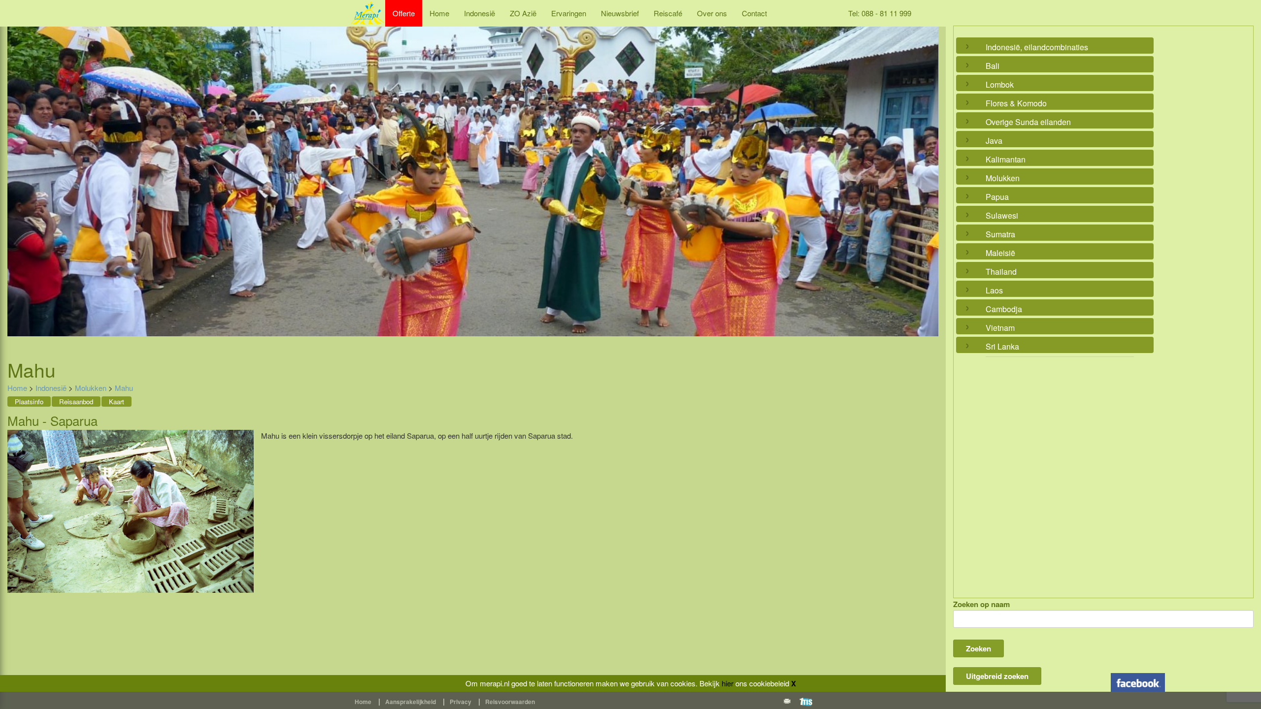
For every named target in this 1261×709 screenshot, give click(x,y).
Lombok (1000, 84)
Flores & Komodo (1016, 103)
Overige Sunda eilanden (1028, 122)
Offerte (404, 13)
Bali (992, 65)
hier (727, 683)
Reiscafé (668, 13)
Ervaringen (568, 13)
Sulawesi (1002, 215)
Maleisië (1000, 252)
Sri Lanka (1002, 346)
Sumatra (1000, 234)
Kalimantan (1006, 159)
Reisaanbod (76, 401)
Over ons (712, 13)
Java (994, 140)
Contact (754, 13)
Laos (994, 290)
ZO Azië (523, 13)
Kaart (116, 401)
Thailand (1001, 271)
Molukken (90, 388)
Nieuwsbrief (620, 13)
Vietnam (1000, 327)
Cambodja (1004, 309)
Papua (997, 196)
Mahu (124, 388)
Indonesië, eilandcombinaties (1037, 47)
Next (928, 180)
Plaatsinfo (29, 401)
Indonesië (479, 13)
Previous (17, 180)
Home (439, 13)
